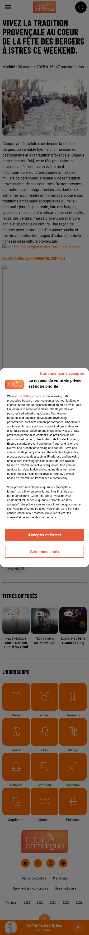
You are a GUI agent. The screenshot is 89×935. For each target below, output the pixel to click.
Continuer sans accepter (62, 373)
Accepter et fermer (44, 534)
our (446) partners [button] (29, 396)
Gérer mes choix (44, 551)
